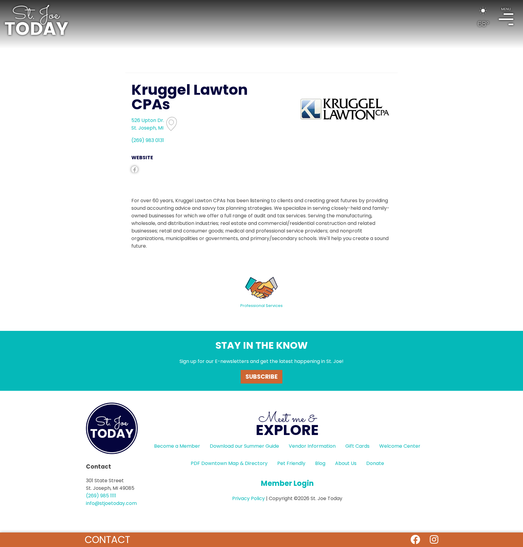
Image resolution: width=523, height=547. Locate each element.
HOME (36, 20)
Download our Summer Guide (244, 446)
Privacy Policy (248, 498)
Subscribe (261, 377)
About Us (346, 463)
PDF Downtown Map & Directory (229, 463)
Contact (107, 539)
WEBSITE (142, 157)
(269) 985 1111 (101, 495)
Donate (375, 463)
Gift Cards (357, 446)
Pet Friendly (291, 463)
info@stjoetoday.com (111, 503)
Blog (320, 463)
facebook (134, 169)
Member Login (287, 483)
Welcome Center (399, 446)
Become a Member (177, 446)
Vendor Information (312, 446)
